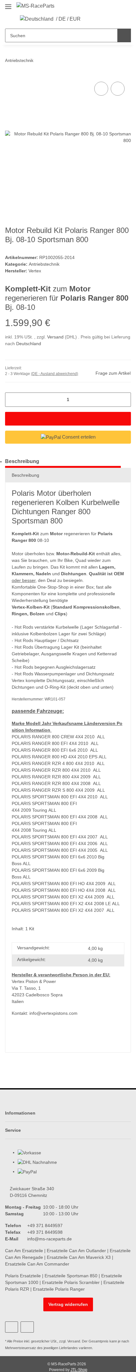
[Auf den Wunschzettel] (118, 89)
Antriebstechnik (44, 264)
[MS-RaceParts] (35, 6)
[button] (89, 19)
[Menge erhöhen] (124, 399)
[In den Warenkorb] (68, 419)
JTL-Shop (79, 1370)
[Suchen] (124, 35)
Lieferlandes (68, 1348)
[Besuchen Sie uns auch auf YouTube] (11, 1327)
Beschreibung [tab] (22, 461)
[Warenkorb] (109, 19)
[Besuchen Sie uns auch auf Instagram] (27, 1327)
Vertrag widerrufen (68, 1304)
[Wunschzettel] (99, 19)
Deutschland (28, 343)
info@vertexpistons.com (53, 1013)
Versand (56, 336)
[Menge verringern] (12, 399)
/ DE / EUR (68, 19)
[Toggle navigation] (8, 4)
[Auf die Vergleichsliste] (101, 89)
